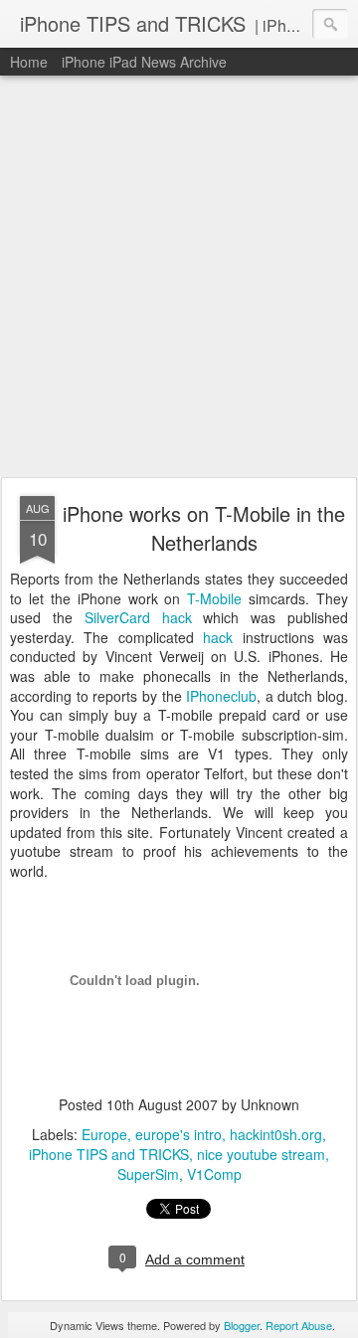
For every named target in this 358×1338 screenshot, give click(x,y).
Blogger (242, 1325)
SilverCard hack (144, 617)
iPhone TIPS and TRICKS (109, 1154)
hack (218, 637)
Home (29, 62)
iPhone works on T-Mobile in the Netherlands (204, 528)
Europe (104, 1134)
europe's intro (178, 1134)
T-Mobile (218, 598)
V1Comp (214, 1174)
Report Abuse (299, 1325)
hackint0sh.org (276, 1134)
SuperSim (148, 1174)
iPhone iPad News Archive (144, 62)
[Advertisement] (179, 277)
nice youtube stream (261, 1154)
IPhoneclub (221, 696)
